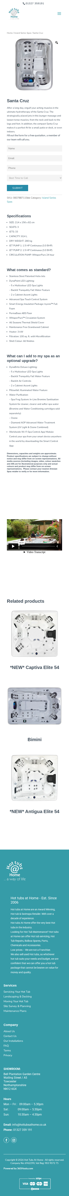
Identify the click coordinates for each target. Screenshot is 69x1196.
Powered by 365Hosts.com (18, 1168)
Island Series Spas (22, 33)
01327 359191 (35, 3)
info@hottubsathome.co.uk (29, 1124)
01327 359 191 (22, 1130)
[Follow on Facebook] (6, 1140)
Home (10, 33)
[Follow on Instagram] (14, 1140)
